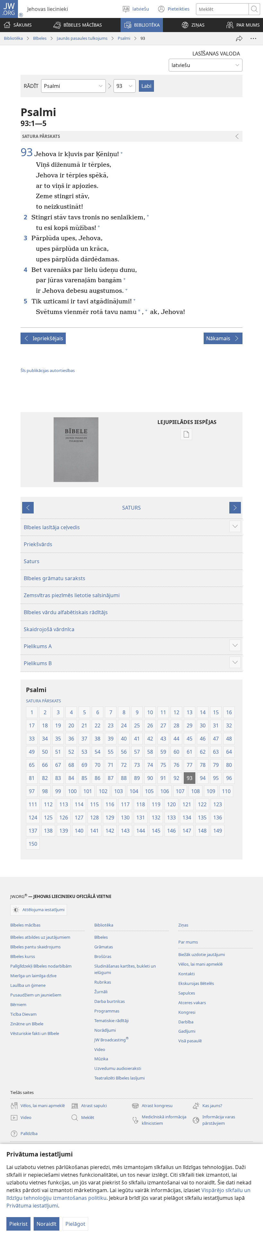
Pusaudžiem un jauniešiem (35, 995)
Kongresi (186, 1012)
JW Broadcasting (111, 1040)
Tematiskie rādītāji (111, 1020)
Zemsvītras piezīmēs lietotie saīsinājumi (72, 595)
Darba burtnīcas (109, 1001)
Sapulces (186, 993)
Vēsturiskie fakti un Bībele (34, 1033)
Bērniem (18, 1004)
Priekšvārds (38, 544)
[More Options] (253, 38)
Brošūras (102, 956)
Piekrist (18, 1223)
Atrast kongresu (152, 1106)
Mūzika (101, 1059)
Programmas (106, 1011)
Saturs (31, 561)
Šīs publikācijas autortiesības (48, 370)
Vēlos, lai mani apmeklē (200, 964)
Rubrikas (102, 982)
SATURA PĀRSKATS (43, 701)
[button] (77, 25)
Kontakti (186, 974)
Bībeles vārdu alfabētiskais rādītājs (66, 612)
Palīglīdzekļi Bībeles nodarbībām (41, 966)
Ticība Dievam (23, 1014)
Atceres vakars (192, 1002)
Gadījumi (186, 1031)
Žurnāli (100, 992)
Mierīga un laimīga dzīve (33, 976)
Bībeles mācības (25, 925)
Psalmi (124, 38)
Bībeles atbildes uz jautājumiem (40, 937)
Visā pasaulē (190, 1041)
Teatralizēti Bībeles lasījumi (119, 1078)
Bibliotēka (13, 38)
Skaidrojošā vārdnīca (49, 629)
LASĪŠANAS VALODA (216, 53)
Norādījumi (105, 1030)
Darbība (185, 1022)
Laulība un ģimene (28, 985)
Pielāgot (75, 1223)
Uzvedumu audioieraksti (117, 1068)
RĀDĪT (31, 85)
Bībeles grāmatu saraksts (54, 578)
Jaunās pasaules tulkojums (82, 38)
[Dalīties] (239, 38)
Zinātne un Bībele (26, 1024)
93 (27, 152)
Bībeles (40, 38)
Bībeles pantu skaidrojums (35, 947)
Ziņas (183, 925)
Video (99, 1049)
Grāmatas (103, 947)
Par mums (188, 942)
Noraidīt (46, 1223)
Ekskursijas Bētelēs (196, 983)
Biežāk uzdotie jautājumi (201, 954)
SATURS (131, 507)
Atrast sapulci (89, 1106)
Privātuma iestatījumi (32, 1205)
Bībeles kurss (22, 956)
